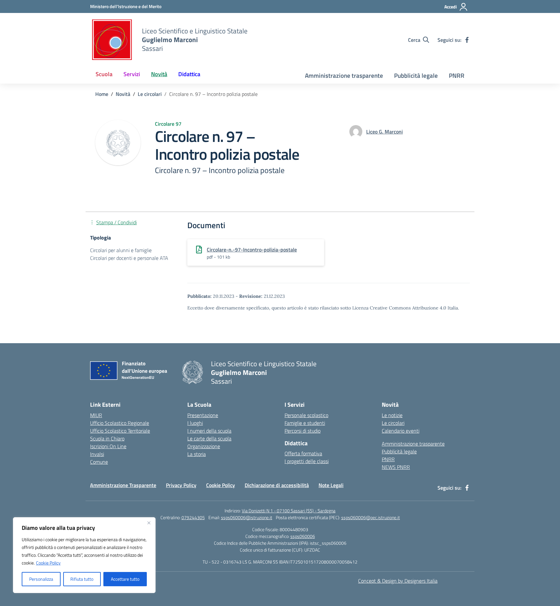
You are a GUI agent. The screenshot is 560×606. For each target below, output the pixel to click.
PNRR (456, 75)
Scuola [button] (104, 74)
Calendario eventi (400, 431)
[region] (84, 555)
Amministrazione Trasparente (123, 485)
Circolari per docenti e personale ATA (129, 258)
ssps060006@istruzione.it (246, 517)
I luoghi (195, 423)
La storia (196, 454)
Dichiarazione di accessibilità (277, 485)
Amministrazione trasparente (344, 75)
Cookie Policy (48, 562)
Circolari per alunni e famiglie (121, 250)
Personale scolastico (306, 415)
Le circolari (393, 423)
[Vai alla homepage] (112, 39)
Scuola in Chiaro (107, 438)
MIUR (96, 415)
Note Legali (331, 485)
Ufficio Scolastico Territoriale (120, 431)
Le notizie (392, 415)
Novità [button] (159, 74)
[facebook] (467, 40)
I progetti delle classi (307, 461)
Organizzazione (203, 446)
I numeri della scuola (209, 431)
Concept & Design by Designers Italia (398, 581)
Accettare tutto (125, 579)
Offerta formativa (303, 453)
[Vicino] (149, 523)
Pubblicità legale (416, 75)
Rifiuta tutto (81, 579)
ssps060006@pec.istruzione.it (370, 517)
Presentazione (202, 415)
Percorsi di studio (303, 431)
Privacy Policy (181, 485)
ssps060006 (302, 536)
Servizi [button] (131, 74)
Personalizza (41, 579)
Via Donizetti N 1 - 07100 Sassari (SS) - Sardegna (288, 510)
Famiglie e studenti (305, 423)
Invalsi (97, 454)
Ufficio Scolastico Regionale (119, 423)
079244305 (193, 517)
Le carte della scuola (209, 438)
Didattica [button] (189, 74)
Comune (99, 462)
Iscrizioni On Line (108, 446)
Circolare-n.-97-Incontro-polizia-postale (252, 249)
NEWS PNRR (396, 467)
